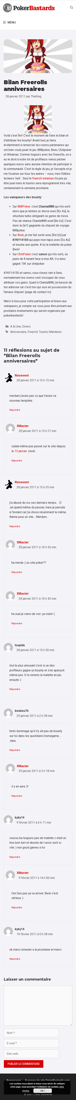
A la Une (15, 326)
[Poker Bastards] (29, 7)
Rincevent (22, 375)
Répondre (14, 409)
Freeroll (33, 332)
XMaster (23, 426)
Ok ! (42, 1090)
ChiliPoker (24, 254)
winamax (48, 178)
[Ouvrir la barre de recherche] (71, 7)
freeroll (37, 178)
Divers (26, 326)
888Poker (24, 206)
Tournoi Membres (50, 332)
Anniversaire (18, 332)
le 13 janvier (19, 451)
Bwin (21, 235)
